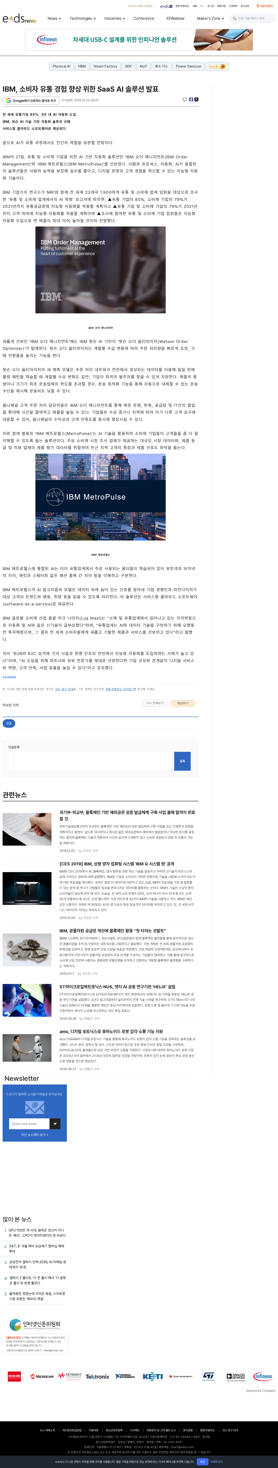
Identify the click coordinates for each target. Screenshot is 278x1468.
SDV (128, 66)
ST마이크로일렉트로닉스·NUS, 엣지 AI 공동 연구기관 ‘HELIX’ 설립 (117, 986)
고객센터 (233, 6)
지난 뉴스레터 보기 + (34, 1135)
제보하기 (183, 703)
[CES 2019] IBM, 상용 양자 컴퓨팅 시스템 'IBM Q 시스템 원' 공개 (117, 863)
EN (201, 6)
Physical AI (61, 66)
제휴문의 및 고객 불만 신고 (161, 1430)
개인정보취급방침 (71, 1430)
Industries (112, 18)
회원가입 (221, 6)
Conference (144, 18)
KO (195, 6)
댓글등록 (14, 747)
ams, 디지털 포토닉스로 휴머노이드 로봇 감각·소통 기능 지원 (111, 1031)
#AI (5, 677)
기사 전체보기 (155, 703)
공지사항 (244, 6)
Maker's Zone (208, 18)
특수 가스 (161, 66)
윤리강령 (188, 1430)
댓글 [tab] (9, 723)
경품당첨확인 (266, 6)
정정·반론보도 (182, 6)
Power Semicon (188, 66)
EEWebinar (175, 18)
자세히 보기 (216, 1461)
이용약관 (93, 1430)
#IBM (12, 677)
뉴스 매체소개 (47, 1430)
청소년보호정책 (114, 1430)
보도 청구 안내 (64, 689)
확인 (202, 1461)
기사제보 (134, 1430)
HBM (82, 66)
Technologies (81, 18)
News (52, 18)
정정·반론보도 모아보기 (120, 689)
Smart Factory (105, 66)
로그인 (210, 6)
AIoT (143, 66)
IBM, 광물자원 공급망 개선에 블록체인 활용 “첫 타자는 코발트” (113, 930)
